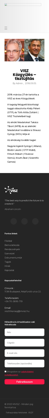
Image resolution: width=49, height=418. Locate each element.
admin (19, 83)
